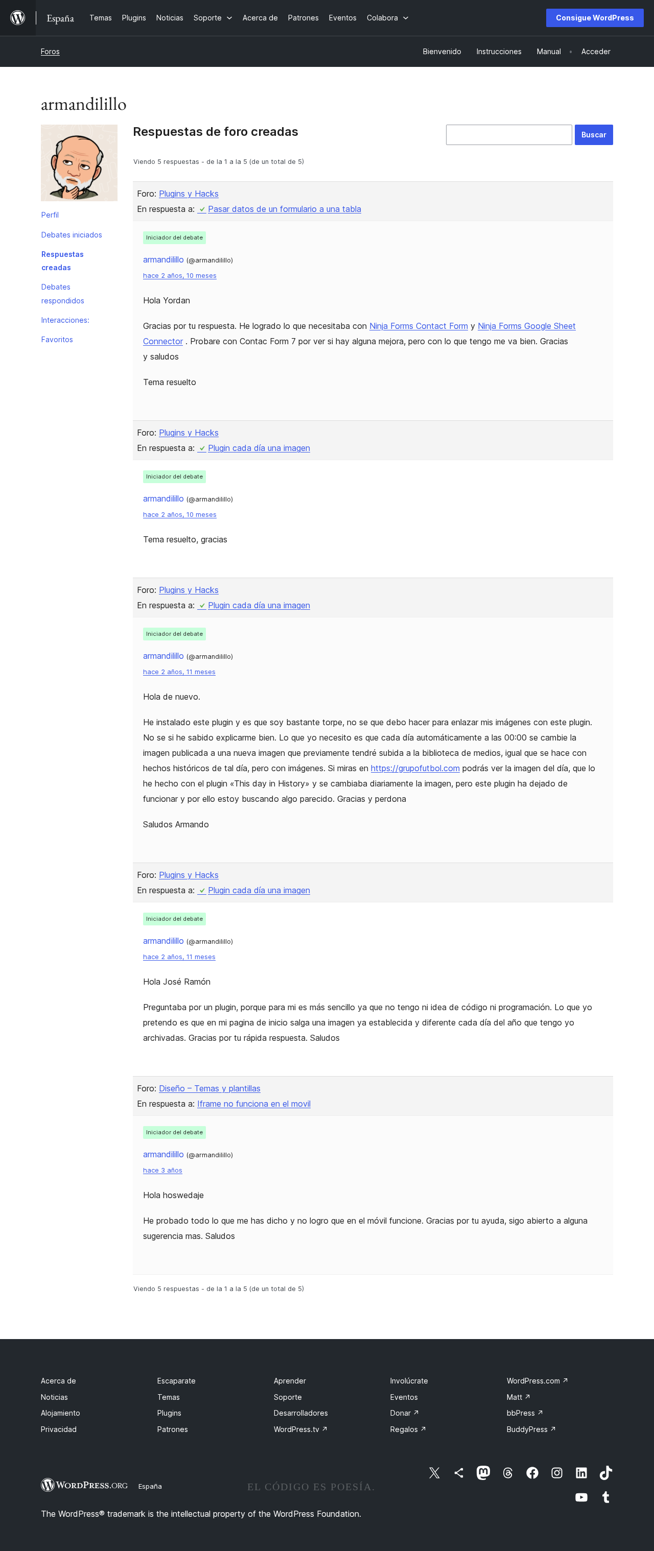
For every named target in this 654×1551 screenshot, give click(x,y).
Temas (168, 1397)
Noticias (54, 1397)
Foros (50, 51)
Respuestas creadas (62, 261)
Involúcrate (409, 1380)
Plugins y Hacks (189, 193)
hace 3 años (162, 1170)
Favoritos (57, 339)
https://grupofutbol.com (415, 768)
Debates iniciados (71, 234)
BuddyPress (531, 1429)
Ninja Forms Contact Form (418, 326)
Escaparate (176, 1380)
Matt (519, 1397)
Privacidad (59, 1429)
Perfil (50, 214)
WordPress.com (538, 1380)
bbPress (525, 1413)
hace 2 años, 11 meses (179, 672)
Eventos (404, 1397)
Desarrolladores (301, 1413)
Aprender (290, 1380)
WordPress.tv (301, 1429)
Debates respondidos (62, 293)
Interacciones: (65, 320)
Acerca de (58, 1380)
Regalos (408, 1429)
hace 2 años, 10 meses (180, 275)
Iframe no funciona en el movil (254, 1104)
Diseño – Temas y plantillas (210, 1088)
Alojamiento (60, 1413)
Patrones (172, 1429)
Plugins (169, 1413)
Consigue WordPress (595, 17)
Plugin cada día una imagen (259, 448)
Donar (404, 1413)
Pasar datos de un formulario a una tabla (284, 209)
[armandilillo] (79, 165)
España (150, 1486)
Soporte (288, 1397)
